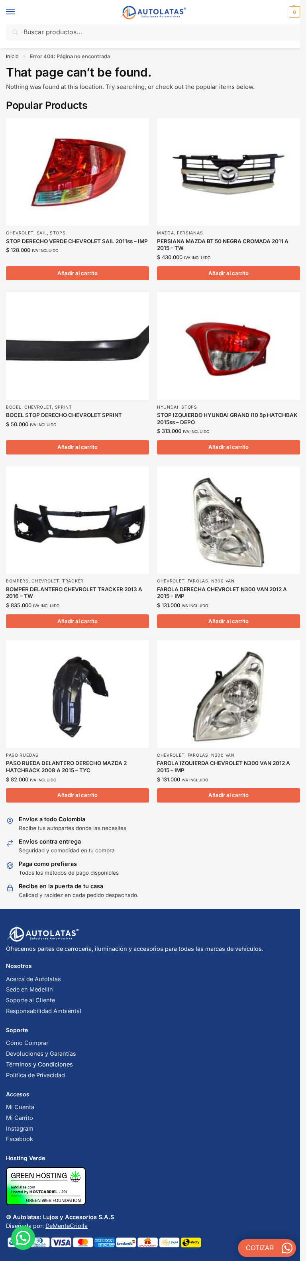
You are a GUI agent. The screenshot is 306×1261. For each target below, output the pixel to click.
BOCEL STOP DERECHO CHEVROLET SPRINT (64, 415)
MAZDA (165, 233)
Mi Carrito (19, 1117)
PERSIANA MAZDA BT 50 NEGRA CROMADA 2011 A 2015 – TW (222, 245)
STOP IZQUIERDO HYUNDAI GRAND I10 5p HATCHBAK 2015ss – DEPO (227, 418)
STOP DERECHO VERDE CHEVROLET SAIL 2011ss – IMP (77, 241)
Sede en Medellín (29, 989)
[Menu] (18, 12)
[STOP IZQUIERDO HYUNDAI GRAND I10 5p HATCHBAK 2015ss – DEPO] (228, 345)
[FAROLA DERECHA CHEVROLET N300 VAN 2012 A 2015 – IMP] (228, 520)
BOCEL (14, 407)
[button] (293, 12)
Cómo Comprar (27, 1043)
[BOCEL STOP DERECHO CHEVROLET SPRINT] (77, 345)
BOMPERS (17, 581)
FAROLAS (198, 581)
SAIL (42, 233)
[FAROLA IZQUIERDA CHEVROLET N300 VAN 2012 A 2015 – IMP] (228, 694)
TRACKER (73, 581)
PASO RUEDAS (22, 755)
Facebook (19, 1139)
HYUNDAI (167, 407)
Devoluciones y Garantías (41, 1053)
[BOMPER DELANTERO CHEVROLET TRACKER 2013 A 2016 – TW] (77, 520)
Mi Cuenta (20, 1107)
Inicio (12, 56)
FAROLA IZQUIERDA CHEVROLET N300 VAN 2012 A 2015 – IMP (223, 766)
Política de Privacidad (35, 1075)
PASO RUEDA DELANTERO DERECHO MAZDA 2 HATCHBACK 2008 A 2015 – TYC (66, 766)
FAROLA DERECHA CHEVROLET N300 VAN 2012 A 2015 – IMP (222, 593)
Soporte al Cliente (30, 1000)
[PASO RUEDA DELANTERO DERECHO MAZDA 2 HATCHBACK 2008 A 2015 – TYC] (77, 694)
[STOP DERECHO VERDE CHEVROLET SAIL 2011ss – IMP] (77, 172)
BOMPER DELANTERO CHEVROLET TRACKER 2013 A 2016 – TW (74, 593)
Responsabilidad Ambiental (43, 1011)
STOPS (58, 233)
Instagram (19, 1128)
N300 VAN (223, 581)
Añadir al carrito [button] (77, 273)
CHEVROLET (19, 233)
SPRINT (63, 407)
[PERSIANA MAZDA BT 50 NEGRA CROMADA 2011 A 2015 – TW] (228, 172)
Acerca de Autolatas (33, 979)
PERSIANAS (190, 233)
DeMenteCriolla (66, 1226)
